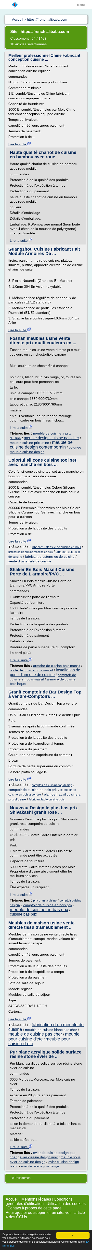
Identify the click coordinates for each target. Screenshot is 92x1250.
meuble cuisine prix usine (29, 443)
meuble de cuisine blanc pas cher (51, 1030)
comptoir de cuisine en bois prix (32, 790)
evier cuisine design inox (39, 1157)
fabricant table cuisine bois (47, 799)
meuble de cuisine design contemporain (41, 445)
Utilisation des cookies (66, 1204)
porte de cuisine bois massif (31, 670)
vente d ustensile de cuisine (29, 561)
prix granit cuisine (45, 900)
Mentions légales (36, 1199)
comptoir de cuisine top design (52, 785)
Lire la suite (17, 144)
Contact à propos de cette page (34, 1208)
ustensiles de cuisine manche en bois (30, 551)
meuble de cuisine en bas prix (39, 909)
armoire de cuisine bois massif (56, 666)
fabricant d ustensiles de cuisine (50, 556)
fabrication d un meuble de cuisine (46, 1027)
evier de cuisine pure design (40, 1166)
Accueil (12, 1199)
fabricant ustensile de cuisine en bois (56, 547)
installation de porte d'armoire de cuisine (45, 672)
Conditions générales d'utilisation (39, 1201)
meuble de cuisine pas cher (35, 1034)
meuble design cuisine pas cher (51, 438)
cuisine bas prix (23, 914)
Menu (81, 5)
